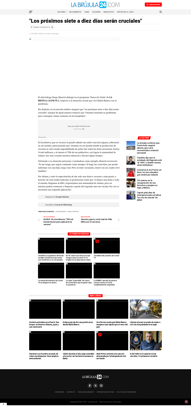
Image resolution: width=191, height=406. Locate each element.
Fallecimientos (75, 12)
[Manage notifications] (186, 401)
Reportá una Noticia (105, 392)
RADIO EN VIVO (108, 12)
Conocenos (59, 392)
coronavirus (61, 211)
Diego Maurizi (73, 211)
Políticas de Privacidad (126, 392)
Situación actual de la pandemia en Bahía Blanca (63, 139)
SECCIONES (61, 12)
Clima (86, 12)
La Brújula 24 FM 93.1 (43, 139)
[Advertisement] (144, 58)
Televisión (96, 12)
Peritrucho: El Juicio (125, 12)
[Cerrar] (3, 404)
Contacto (71, 392)
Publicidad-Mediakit (86, 392)
